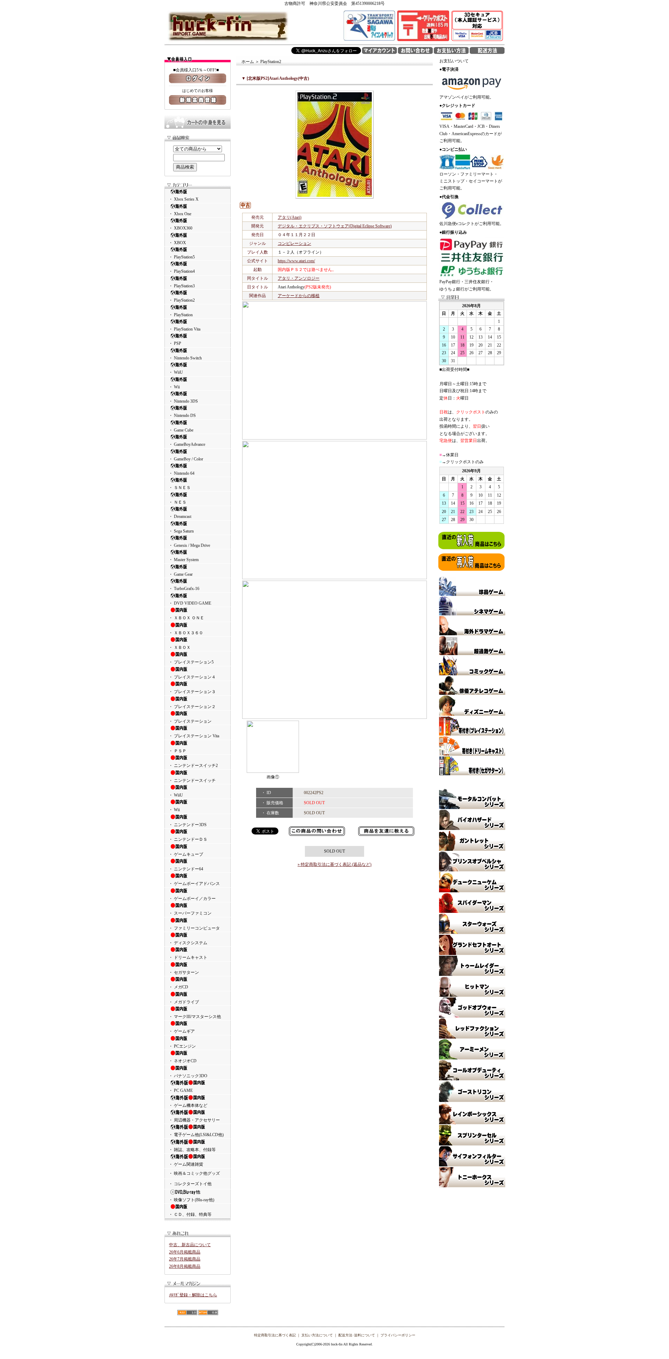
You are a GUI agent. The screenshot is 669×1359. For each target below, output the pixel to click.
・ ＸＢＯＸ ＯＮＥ (186, 617)
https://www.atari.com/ (296, 260)
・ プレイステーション (190, 721)
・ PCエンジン (182, 1046)
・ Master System (184, 559)
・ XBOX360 (180, 228)
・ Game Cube (181, 430)
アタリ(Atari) (289, 217)
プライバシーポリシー (397, 1335)
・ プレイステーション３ (192, 691)
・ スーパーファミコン (190, 913)
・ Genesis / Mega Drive (189, 545)
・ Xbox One (180, 213)
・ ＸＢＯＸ (180, 647)
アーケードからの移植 (299, 295)
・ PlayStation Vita (184, 329)
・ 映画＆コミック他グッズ (194, 1173)
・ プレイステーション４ (192, 677)
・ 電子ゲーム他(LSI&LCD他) (196, 1134)
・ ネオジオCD (183, 1060)
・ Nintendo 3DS (183, 401)
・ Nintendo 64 (181, 473)
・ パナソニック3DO (188, 1075)
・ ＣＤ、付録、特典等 (190, 1214)
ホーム (247, 61)
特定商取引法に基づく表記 (275, 1335)
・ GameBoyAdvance (187, 444)
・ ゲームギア (182, 1031)
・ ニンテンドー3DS (188, 824)
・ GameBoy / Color (186, 459)
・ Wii (174, 387)
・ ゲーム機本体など (188, 1105)
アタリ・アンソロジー (299, 278)
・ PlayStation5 (182, 257)
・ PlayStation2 (182, 300)
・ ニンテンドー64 (186, 869)
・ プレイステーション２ (192, 706)
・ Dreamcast (180, 516)
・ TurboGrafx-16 (184, 588)
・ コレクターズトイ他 (190, 1183)
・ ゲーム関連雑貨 (186, 1164)
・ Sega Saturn (181, 531)
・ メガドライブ (184, 1002)
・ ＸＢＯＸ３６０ (186, 632)
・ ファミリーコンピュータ (194, 928)
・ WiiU (176, 372)
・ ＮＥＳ (177, 502)
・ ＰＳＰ (177, 750)
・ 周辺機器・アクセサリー (194, 1120)
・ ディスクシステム (188, 942)
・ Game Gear (181, 574)
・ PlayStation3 (182, 286)
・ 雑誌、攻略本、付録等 (192, 1149)
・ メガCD (178, 987)
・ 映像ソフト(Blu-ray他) (191, 1199)
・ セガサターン (184, 972)
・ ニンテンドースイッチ (192, 780)
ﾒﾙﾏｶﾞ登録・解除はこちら (193, 1294)
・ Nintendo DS (182, 415)
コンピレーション (294, 243)
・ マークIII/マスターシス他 (195, 1016)
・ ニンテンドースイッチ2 (193, 765)
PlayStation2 (270, 61)
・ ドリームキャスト (188, 957)
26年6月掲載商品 (184, 1252)
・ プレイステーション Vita (194, 735)
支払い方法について (317, 1335)
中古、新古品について (190, 1244)
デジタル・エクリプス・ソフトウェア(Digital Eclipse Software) (335, 226)
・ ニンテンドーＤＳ (188, 839)
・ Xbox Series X (184, 199)
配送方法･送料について (356, 1335)
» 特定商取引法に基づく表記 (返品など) (334, 864)
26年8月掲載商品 (184, 1266)
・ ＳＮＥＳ (180, 487)
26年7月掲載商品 (184, 1259)
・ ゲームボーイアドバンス (194, 883)
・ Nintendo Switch (185, 358)
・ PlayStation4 (182, 271)
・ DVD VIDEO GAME (190, 603)
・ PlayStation (181, 314)
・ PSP (175, 343)
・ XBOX (177, 242)
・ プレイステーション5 (191, 662)
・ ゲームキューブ (186, 854)
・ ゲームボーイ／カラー (192, 898)
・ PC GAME (181, 1090)
